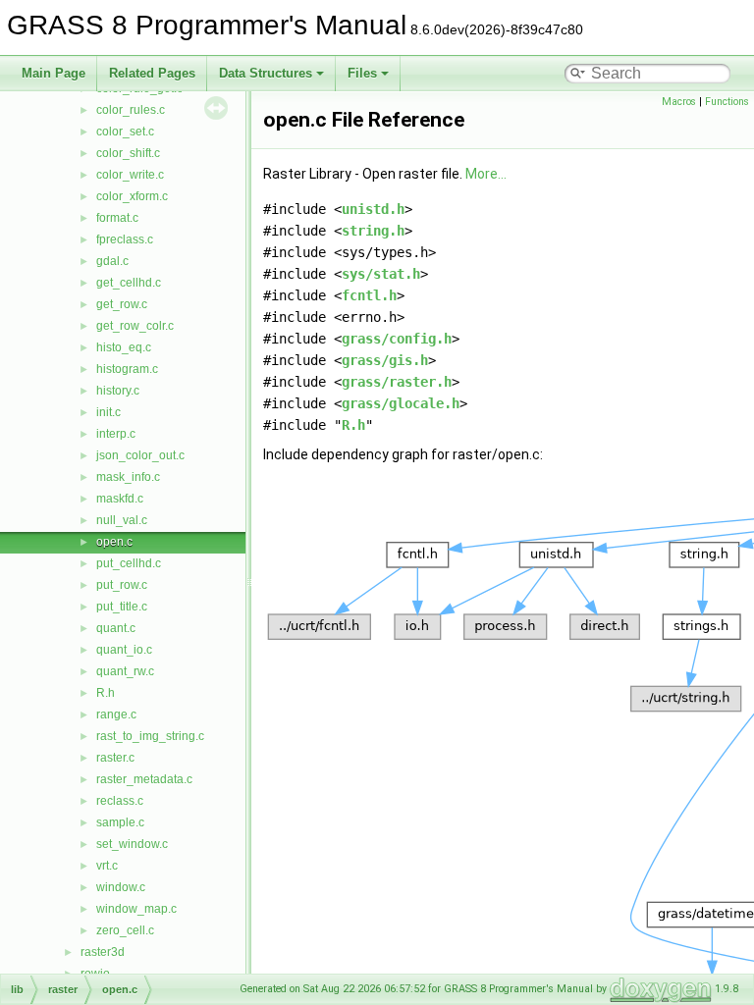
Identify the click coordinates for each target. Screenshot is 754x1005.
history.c (117, 390)
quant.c (115, 628)
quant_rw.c (125, 671)
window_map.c (136, 909)
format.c (117, 218)
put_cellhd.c (128, 563)
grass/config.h (397, 338)
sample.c (120, 822)
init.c (108, 412)
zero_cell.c (125, 930)
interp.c (115, 434)
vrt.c (107, 866)
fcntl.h (369, 295)
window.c (120, 887)
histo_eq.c (123, 347)
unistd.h (373, 209)
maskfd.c (119, 498)
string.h (373, 230)
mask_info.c (128, 477)
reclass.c (119, 801)
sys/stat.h (381, 274)
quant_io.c (124, 650)
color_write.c (130, 175)
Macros (679, 101)
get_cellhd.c (128, 283)
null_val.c (121, 520)
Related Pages (152, 73)
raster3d (103, 952)
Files (362, 73)
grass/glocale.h (400, 403)
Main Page (53, 73)
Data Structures (265, 73)
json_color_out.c (140, 455)
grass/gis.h (385, 360)
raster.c (115, 758)
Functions (727, 101)
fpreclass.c (124, 239)
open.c (114, 542)
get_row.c (121, 304)
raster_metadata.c (144, 779)
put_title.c (121, 606)
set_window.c (132, 844)
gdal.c (112, 261)
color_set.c (125, 131)
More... (486, 174)
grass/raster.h (397, 382)
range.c (116, 714)
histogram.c (127, 369)
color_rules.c (130, 110)
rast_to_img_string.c (150, 736)
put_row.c (121, 585)
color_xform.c (132, 196)
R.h (105, 693)
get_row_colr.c (135, 326)
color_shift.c (128, 153)
